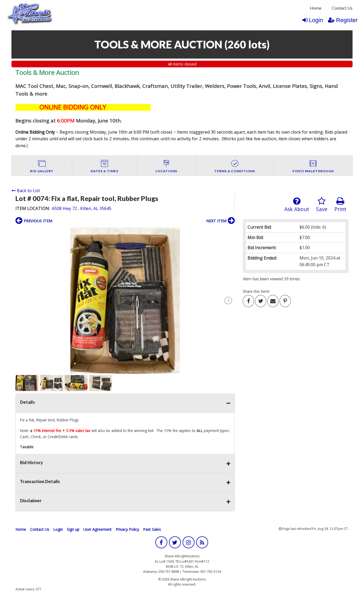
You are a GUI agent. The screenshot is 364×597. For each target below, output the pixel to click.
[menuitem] (315, 8)
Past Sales (152, 529)
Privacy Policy (127, 529)
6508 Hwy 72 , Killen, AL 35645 (81, 208)
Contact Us (342, 7)
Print (340, 209)
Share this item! (256, 291)
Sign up (73, 529)
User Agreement (97, 529)
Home (315, 7)
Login (316, 20)
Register (347, 20)
